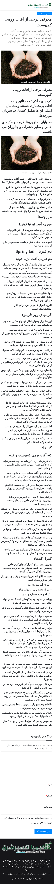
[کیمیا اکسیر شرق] (40, 5)
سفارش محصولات (13, 863)
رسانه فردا (15, 878)
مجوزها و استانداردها (22, 860)
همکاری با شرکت (17, 867)
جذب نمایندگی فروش (35, 867)
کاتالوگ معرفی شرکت (42, 860)
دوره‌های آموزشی (30, 863)
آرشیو (48, 867)
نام (50, 784)
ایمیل (49, 796)
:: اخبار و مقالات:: (44, 14)
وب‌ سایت (48, 807)
